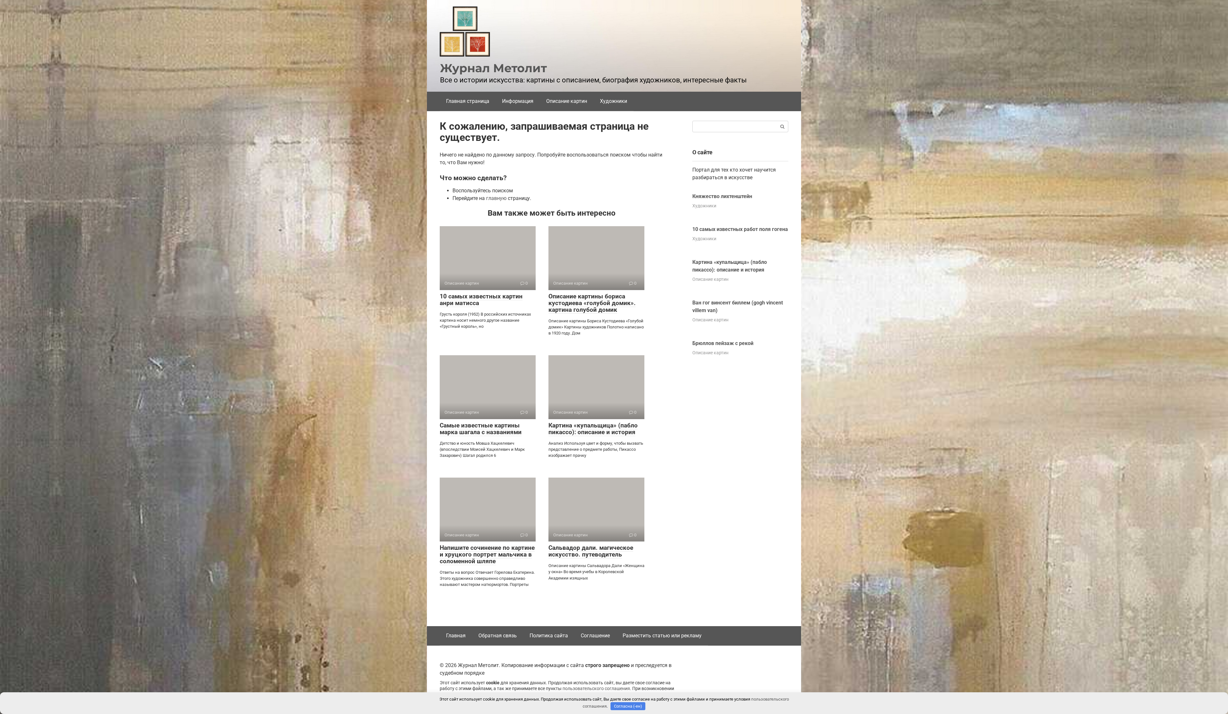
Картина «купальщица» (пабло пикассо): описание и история (593, 429)
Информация (517, 101)
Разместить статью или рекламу (662, 636)
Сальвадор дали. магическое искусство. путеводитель (590, 551)
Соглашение (595, 636)
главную (496, 198)
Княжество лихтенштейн (722, 196)
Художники (613, 101)
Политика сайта (549, 636)
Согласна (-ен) (628, 706)
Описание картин (566, 101)
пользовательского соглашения (596, 688)
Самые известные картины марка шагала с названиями (481, 429)
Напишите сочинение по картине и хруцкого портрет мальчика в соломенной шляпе (487, 554)
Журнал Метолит (493, 68)
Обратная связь (497, 636)
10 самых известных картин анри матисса (481, 300)
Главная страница (467, 101)
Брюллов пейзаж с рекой (722, 343)
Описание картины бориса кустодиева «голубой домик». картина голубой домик (592, 303)
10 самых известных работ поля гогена (740, 229)
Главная (456, 636)
